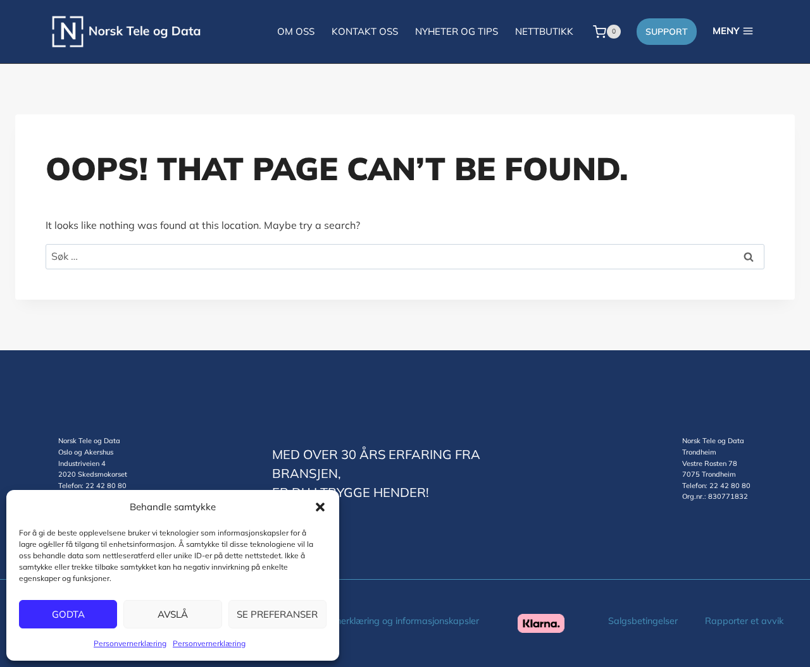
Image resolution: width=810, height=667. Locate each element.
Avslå (173, 614)
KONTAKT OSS (365, 31)
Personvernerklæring (130, 643)
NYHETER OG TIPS (456, 31)
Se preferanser (277, 614)
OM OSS (296, 31)
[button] (320, 507)
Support (666, 31)
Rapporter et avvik (744, 621)
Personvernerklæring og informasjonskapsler (386, 621)
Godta (68, 614)
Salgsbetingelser (643, 621)
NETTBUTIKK (544, 31)
